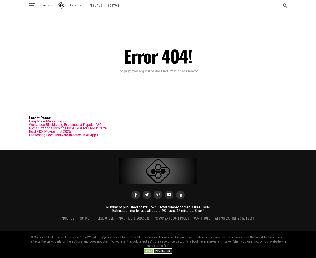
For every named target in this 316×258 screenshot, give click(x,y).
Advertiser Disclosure (134, 218)
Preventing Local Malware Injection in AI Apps (63, 135)
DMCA (148, 251)
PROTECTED (162, 251)
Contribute (202, 218)
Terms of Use (105, 218)
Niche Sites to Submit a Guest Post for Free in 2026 (68, 128)
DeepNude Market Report (48, 121)
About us (96, 5)
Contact (114, 5)
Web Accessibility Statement (234, 218)
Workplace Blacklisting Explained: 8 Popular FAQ (65, 125)
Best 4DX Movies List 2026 (50, 132)
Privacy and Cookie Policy (171, 218)
